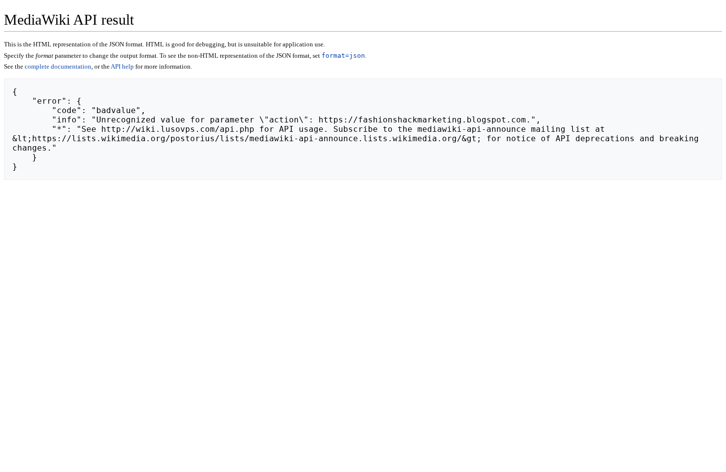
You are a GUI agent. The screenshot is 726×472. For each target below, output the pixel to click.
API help (122, 66)
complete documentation (58, 66)
